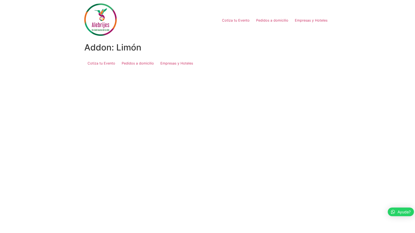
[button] (401, 212)
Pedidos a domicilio (272, 20)
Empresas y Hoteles (311, 20)
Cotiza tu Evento (236, 20)
